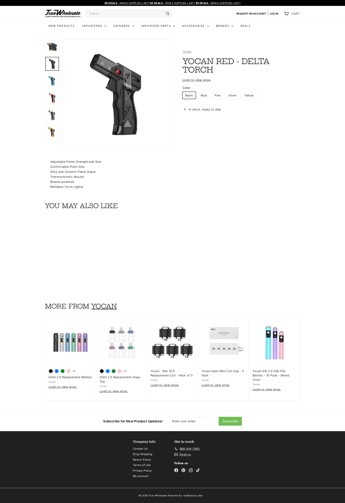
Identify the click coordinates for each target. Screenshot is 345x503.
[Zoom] (116, 94)
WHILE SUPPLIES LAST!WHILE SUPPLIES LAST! (150, 2)
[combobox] (129, 13)
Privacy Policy (142, 470)
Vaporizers (93, 25)
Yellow (249, 95)
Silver (232, 95)
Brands (223, 25)
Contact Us (140, 448)
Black (189, 95)
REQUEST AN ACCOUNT (251, 13)
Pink (218, 95)
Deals (245, 25)
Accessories (194, 25)
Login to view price (196, 80)
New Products (62, 25)
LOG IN (274, 13)
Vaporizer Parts (156, 25)
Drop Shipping (142, 454)
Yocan (187, 51)
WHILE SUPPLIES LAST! (218, 2)
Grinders (122, 25)
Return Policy (142, 459)
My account (140, 476)
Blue (204, 95)
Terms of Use (142, 465)
